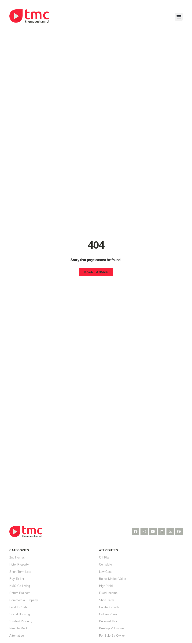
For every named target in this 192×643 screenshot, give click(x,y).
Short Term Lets (20, 572)
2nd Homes (17, 557)
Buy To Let (16, 579)
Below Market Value (112, 579)
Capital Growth (109, 607)
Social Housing (19, 614)
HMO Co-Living (19, 586)
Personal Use (108, 621)
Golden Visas (108, 614)
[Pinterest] (179, 531)
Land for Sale (18, 607)
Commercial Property (23, 600)
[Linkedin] (161, 531)
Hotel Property (19, 564)
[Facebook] (135, 531)
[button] (179, 17)
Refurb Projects (19, 593)
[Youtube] (153, 531)
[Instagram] (144, 531)
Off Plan (104, 557)
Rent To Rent (18, 628)
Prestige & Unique (111, 628)
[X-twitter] (170, 531)
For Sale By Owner (112, 635)
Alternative (16, 635)
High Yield (106, 586)
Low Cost (105, 572)
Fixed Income (108, 593)
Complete (105, 564)
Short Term (106, 600)
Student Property (20, 621)
